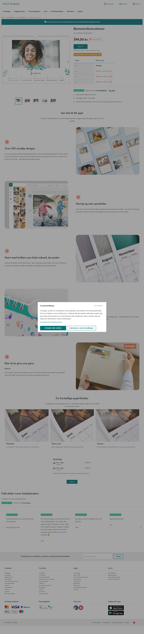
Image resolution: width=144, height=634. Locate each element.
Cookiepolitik (45, 322)
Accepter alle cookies (53, 328)
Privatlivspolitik (56, 322)
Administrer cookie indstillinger (81, 328)
